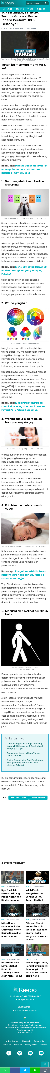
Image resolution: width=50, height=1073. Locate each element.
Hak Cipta (26, 1041)
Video (30, 9)
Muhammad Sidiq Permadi (25, 28)
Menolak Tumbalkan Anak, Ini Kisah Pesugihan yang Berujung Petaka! (24, 270)
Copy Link (45, 1070)
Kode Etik (7, 1044)
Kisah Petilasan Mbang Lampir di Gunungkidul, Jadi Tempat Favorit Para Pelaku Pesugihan (23, 406)
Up (44, 1064)
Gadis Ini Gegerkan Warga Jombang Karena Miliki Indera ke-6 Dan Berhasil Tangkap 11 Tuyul (25, 746)
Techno (20, 9)
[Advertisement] (25, 831)
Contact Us (39, 1041)
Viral (3, 887)
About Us (18, 1044)
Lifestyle (7, 9)
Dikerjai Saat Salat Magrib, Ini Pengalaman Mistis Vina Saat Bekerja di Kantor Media (24, 169)
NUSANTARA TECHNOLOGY (28, 996)
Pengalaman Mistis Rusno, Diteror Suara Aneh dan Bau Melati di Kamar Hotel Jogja (24, 575)
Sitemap (43, 1044)
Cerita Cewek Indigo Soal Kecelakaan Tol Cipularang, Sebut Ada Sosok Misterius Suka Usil (25, 762)
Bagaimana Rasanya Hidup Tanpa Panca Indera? (23, 754)
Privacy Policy (31, 1044)
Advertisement (13, 1041)
